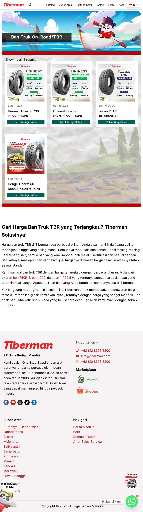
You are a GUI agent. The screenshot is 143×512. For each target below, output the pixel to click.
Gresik (8, 437)
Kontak (100, 4)
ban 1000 (38, 277)
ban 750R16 (21, 277)
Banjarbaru (11, 451)
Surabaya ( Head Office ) (21, 427)
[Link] (130, 481)
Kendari (9, 466)
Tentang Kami (84, 4)
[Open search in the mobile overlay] (29, 4)
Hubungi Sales (27, 122)
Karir (121, 4)
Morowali (10, 471)
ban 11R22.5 (62, 277)
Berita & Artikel (84, 427)
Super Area (65, 4)
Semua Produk (84, 437)
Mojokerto (11, 441)
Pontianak (10, 456)
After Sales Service (87, 441)
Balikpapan (11, 446)
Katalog (50, 4)
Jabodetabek (13, 432)
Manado (9, 461)
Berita (111, 4)
